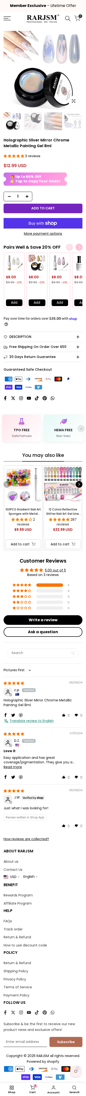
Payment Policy (16, 995)
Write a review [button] (43, 620)
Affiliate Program (18, 903)
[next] (79, 484)
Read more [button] (13, 767)
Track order (13, 929)
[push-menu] (7, 18)
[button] (14, 156)
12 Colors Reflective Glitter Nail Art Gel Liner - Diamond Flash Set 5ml (63, 511)
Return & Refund (17, 937)
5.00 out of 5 (55, 570)
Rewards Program (18, 895)
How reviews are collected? (26, 839)
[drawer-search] (67, 18)
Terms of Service (18, 987)
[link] (14, 263)
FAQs (8, 921)
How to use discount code (25, 945)
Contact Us (13, 869)
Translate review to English (32, 721)
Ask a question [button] (43, 632)
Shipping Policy (16, 971)
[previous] (7, 484)
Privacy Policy (15, 979)
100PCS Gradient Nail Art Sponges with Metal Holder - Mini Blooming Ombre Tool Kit (23, 511)
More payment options (43, 233)
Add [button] (14, 302)
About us (11, 861)
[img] (14, 683)
